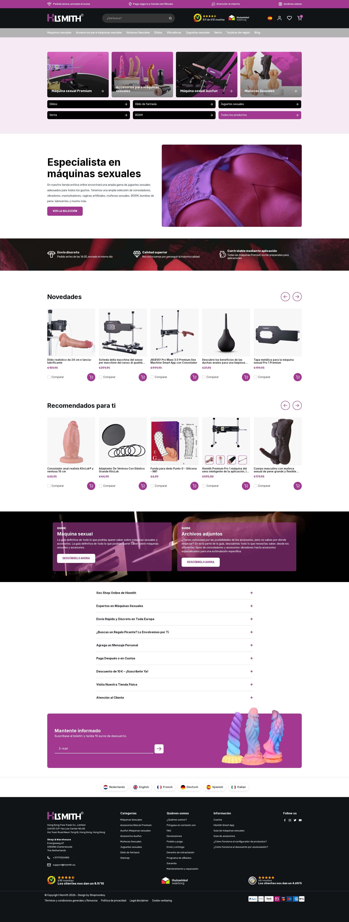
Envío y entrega (175, 847)
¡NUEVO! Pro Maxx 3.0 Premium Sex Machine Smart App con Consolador (174, 361)
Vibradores (174, 32)
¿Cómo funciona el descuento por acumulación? (241, 847)
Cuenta (218, 819)
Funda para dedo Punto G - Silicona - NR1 (174, 470)
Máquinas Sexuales (131, 819)
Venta (218, 32)
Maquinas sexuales (59, 32)
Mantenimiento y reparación (182, 868)
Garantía (171, 863)
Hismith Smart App (224, 825)
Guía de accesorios (224, 836)
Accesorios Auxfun (131, 836)
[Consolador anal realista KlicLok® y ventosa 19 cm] (71, 441)
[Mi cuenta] (280, 18)
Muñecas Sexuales (138, 32)
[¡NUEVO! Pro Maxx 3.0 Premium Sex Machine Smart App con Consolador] (174, 332)
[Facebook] (284, 821)
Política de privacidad (113, 900)
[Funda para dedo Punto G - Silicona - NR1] (174, 441)
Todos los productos (234, 115)
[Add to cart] (91, 377)
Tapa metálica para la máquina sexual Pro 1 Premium (274, 361)
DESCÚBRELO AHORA (200, 562)
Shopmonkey (97, 895)
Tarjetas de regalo (238, 32)
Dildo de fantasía (146, 104)
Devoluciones (174, 836)
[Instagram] (290, 821)
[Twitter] (295, 821)
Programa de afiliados (179, 858)
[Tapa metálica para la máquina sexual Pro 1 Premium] (278, 332)
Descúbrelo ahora (76, 558)
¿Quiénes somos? (177, 819)
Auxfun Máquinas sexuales (135, 830)
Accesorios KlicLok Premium (136, 825)
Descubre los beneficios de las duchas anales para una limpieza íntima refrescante (223, 361)
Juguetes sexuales (198, 32)
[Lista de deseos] (289, 18)
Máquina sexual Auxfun (199, 91)
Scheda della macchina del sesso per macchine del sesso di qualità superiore (121, 361)
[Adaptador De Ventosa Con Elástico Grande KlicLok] (123, 441)
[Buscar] (170, 18)
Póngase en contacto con (181, 825)
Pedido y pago (175, 841)
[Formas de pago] (253, 899)
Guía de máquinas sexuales (229, 830)
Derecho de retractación (180, 852)
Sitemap (125, 858)
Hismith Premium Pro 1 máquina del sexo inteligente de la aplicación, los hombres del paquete (226, 470)
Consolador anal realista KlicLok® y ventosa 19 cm (70, 470)
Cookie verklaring (162, 900)
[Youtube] (300, 821)
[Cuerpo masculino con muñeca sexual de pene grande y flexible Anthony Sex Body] (278, 441)
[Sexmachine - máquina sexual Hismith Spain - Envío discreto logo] (65, 21)
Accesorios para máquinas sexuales (99, 32)
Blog (257, 32)
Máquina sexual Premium (72, 91)
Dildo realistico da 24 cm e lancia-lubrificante (69, 361)
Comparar (58, 377)
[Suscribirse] (159, 748)
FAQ (169, 830)
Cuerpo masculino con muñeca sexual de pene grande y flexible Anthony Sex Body (275, 470)
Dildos (158, 32)
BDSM (139, 115)
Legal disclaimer (139, 900)
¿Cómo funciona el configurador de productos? (240, 841)
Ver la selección (65, 211)
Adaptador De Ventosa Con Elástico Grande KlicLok (122, 470)
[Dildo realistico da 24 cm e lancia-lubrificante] (71, 332)
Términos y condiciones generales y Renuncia (71, 900)
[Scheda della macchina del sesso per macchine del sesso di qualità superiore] (123, 332)
